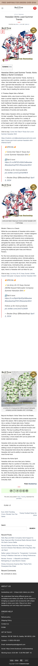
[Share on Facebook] (14, 490)
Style (16, 14)
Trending (21, 14)
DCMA (3, 627)
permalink (18, 498)
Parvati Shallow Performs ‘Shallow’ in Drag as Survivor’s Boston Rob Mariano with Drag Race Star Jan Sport (18, 548)
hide (10, 66)
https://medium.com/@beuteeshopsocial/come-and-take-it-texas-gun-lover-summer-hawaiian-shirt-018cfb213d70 (18, 140)
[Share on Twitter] (17, 490)
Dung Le (27, 24)
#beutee (28, 162)
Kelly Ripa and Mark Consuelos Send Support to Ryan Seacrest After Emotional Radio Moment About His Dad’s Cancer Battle (18, 540)
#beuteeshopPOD (12, 165)
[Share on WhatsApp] (11, 490)
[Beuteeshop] (19, 8)
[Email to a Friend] (20, 490)
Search (3, 525)
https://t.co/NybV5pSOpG (15, 298)
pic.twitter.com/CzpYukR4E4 (16, 173)
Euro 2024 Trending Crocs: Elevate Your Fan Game (9, 514)
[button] (2, 8)
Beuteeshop (33, 484)
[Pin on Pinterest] (23, 490)
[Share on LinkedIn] (26, 490)
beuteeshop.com (6, 592)
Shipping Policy (6, 620)
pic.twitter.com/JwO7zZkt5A (16, 309)
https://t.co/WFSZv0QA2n (15, 162)
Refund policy (6, 617)
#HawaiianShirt (25, 165)
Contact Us (5, 624)
